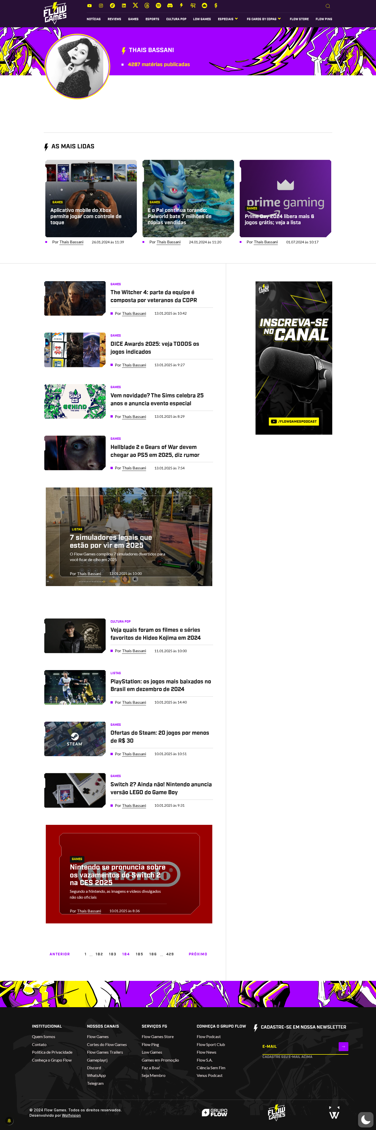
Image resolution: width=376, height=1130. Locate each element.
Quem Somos (43, 1036)
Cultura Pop (176, 19)
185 (139, 954)
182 (99, 954)
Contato (39, 1044)
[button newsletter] (343, 1046)
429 (170, 954)
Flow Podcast (209, 1036)
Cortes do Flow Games (107, 1044)
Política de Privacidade (52, 1052)
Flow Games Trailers (105, 1052)
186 (153, 954)
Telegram (95, 1083)
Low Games (202, 19)
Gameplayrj (97, 1059)
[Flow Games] (55, 13)
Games (133, 19)
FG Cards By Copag (262, 19)
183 (112, 954)
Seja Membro (153, 1075)
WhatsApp (96, 1075)
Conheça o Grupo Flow (52, 1059)
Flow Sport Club (211, 1044)
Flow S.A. (205, 1059)
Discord (94, 1067)
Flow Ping (324, 19)
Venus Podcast (210, 1075)
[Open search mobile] (328, 6)
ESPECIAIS (226, 19)
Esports (152, 19)
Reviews (114, 19)
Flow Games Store (158, 1036)
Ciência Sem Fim (211, 1067)
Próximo (198, 954)
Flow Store (299, 19)
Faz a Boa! (151, 1067)
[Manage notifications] (9, 1121)
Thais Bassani (71, 241)
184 (126, 954)
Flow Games (98, 1036)
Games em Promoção (160, 1059)
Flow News (206, 1052)
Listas (77, 529)
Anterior (60, 954)
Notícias (94, 19)
